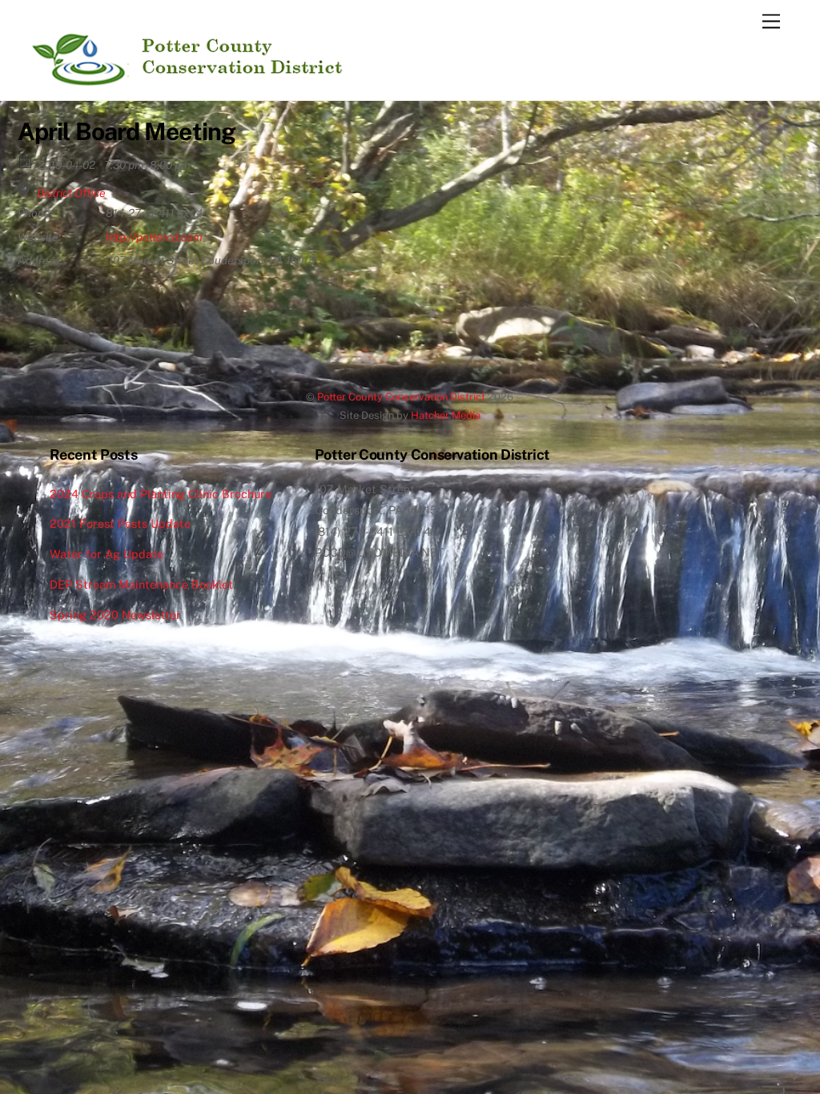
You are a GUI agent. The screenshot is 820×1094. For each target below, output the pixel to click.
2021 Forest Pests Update (120, 523)
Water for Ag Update (106, 554)
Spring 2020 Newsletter (115, 614)
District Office (71, 193)
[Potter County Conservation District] (185, 80)
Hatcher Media (445, 415)
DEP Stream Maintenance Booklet (141, 584)
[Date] (26, 161)
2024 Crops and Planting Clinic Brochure (160, 494)
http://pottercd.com (154, 237)
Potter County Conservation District (401, 397)
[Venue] (26, 189)
